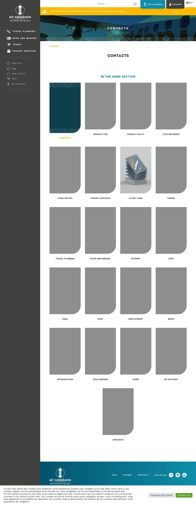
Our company (18, 84)
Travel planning (24, 31)
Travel (17, 44)
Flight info (17, 63)
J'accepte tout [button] (184, 495)
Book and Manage (24, 38)
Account (177, 4)
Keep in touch (19, 73)
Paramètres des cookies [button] (161, 495)
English (189, 2)
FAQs (114, 475)
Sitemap (127, 475)
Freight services (24, 51)
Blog (14, 68)
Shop (14, 78)
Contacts (143, 475)
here (121, 11)
